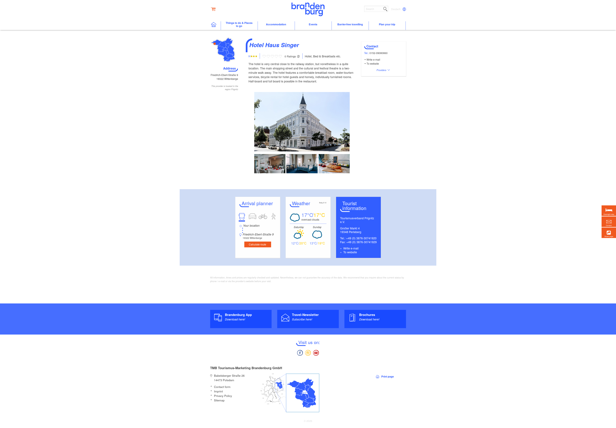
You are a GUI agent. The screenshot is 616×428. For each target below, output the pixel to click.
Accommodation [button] (276, 24)
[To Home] (215, 25)
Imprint (218, 391)
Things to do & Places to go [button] (239, 24)
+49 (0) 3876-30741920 (361, 238)
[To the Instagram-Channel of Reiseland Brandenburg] (308, 352)
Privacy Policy (223, 396)
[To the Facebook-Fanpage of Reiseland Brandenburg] (300, 352)
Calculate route (257, 244)
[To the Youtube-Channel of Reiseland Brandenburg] (316, 352)
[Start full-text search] (385, 8)
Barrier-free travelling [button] (350, 24)
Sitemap (219, 400)
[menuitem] (396, 9)
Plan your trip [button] (387, 24)
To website (349, 252)
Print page (387, 376)
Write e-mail (350, 248)
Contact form (222, 387)
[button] (609, 233)
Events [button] (313, 24)
